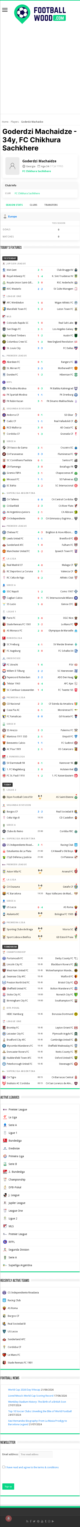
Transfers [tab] (51, 205)
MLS (11, 1226)
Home (5, 121)
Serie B (13, 1164)
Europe (12, 216)
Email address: (10, 1454)
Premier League (18, 1109)
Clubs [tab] (33, 205)
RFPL (12, 1241)
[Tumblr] (45, 1521)
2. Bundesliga (17, 1171)
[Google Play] (52, 1521)
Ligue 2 (13, 1218)
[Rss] (27, 1521)
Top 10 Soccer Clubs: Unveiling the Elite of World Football (40, 1411)
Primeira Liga (16, 1156)
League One (16, 1210)
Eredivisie (14, 1148)
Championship (17, 1179)
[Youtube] (42, 1521)
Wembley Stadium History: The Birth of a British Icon (37, 1401)
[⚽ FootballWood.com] (40, 13)
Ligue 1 (13, 1132)
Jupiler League (17, 1202)
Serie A (13, 1125)
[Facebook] (31, 1521)
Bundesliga (15, 1140)
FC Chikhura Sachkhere (36, 171)
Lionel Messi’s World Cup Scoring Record (30, 1395)
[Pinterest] (38, 1521)
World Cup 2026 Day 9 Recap (24, 1389)
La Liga (13, 1117)
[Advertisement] (40, 74)
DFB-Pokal (15, 1187)
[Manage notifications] (8, 1518)
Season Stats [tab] (14, 205)
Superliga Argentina (20, 1265)
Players (15, 121)
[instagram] (49, 1521)
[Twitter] (34, 1521)
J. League (14, 1195)
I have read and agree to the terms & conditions (32, 1467)
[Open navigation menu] (5, 10)
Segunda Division (19, 1249)
